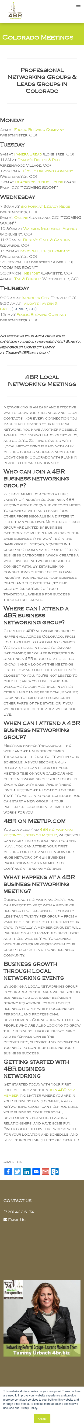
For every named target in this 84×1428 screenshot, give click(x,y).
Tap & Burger (27, 279)
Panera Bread (28, 154)
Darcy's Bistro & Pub (39, 160)
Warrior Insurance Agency (50, 229)
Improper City (35, 298)
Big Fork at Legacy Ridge (45, 206)
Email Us (16, 1220)
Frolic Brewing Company (39, 130)
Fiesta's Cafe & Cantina (46, 240)
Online (21, 218)
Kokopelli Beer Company (45, 251)
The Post (31, 273)
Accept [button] (42, 1419)
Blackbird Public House (39, 182)
